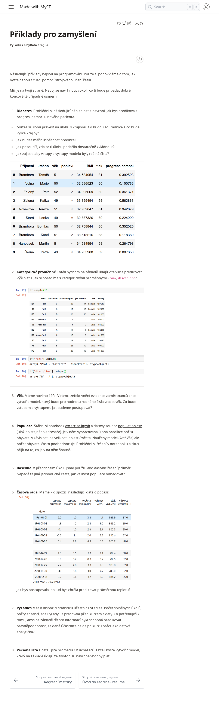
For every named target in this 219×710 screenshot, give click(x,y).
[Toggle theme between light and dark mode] (206, 6)
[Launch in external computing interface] (141, 23)
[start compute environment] (139, 59)
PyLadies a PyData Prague (29, 45)
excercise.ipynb (77, 425)
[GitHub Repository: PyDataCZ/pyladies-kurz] (119, 23)
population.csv (130, 425)
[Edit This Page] (129, 23)
